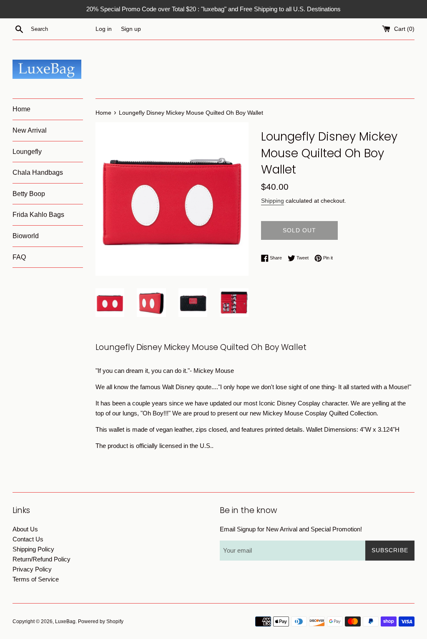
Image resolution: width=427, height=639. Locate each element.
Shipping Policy (33, 549)
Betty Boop (29, 193)
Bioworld (26, 235)
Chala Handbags (38, 172)
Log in (103, 29)
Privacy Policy (32, 569)
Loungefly (27, 151)
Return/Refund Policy (41, 559)
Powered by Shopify (100, 621)
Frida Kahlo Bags (38, 214)
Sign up (131, 29)
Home (21, 109)
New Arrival (30, 130)
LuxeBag (65, 621)
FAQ (19, 257)
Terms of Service (36, 579)
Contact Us (28, 539)
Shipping (272, 200)
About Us (25, 529)
